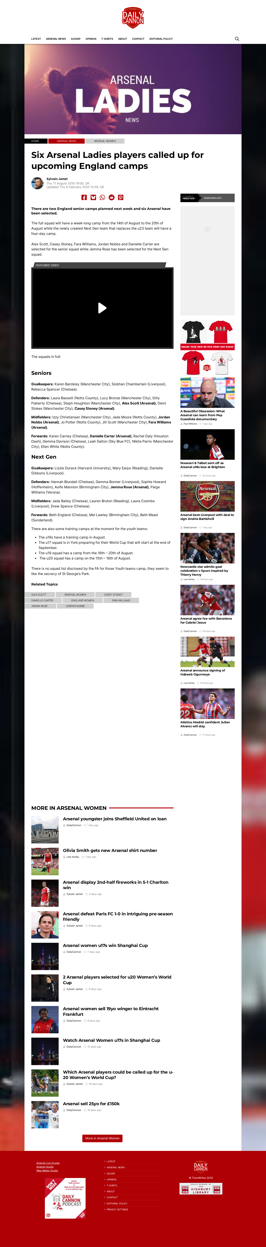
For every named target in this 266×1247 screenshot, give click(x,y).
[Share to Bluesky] (93, 197)
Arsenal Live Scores (48, 1162)
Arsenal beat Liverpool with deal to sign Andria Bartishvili (207, 517)
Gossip (76, 38)
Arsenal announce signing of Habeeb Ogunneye (202, 672)
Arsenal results (45, 1166)
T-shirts (107, 38)
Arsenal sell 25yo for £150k (91, 1103)
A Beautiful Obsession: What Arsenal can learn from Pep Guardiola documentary (202, 415)
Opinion (91, 38)
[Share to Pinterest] (121, 197)
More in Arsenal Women (69, 808)
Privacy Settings (117, 1209)
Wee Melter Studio (47, 1170)
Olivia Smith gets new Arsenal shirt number (110, 850)
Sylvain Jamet (57, 178)
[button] (237, 39)
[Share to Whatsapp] (102, 197)
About (122, 38)
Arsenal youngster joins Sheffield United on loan (115, 818)
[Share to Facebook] (84, 197)
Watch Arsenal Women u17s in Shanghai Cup (111, 1040)
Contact (138, 38)
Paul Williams (190, 424)
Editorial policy (161, 38)
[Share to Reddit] (112, 197)
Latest (36, 38)
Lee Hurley (73, 857)
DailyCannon (74, 825)
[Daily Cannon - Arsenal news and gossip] (133, 18)
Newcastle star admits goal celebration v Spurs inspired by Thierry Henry (204, 570)
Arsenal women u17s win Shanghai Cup (105, 945)
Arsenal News (56, 38)
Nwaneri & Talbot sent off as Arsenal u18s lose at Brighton (202, 465)
